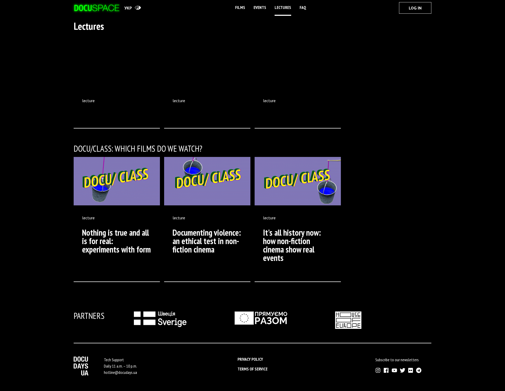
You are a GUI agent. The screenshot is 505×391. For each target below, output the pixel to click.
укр (128, 8)
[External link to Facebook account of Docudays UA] (386, 370)
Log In (415, 8)
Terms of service (252, 369)
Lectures (283, 7)
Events (260, 7)
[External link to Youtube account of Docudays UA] (394, 370)
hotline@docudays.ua (120, 372)
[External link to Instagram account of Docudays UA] (378, 370)
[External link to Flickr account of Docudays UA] (410, 370)
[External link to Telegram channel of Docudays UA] (419, 370)
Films (240, 7)
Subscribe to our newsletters (397, 359)
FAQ (303, 7)
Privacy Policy (250, 359)
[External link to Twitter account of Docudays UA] (402, 370)
